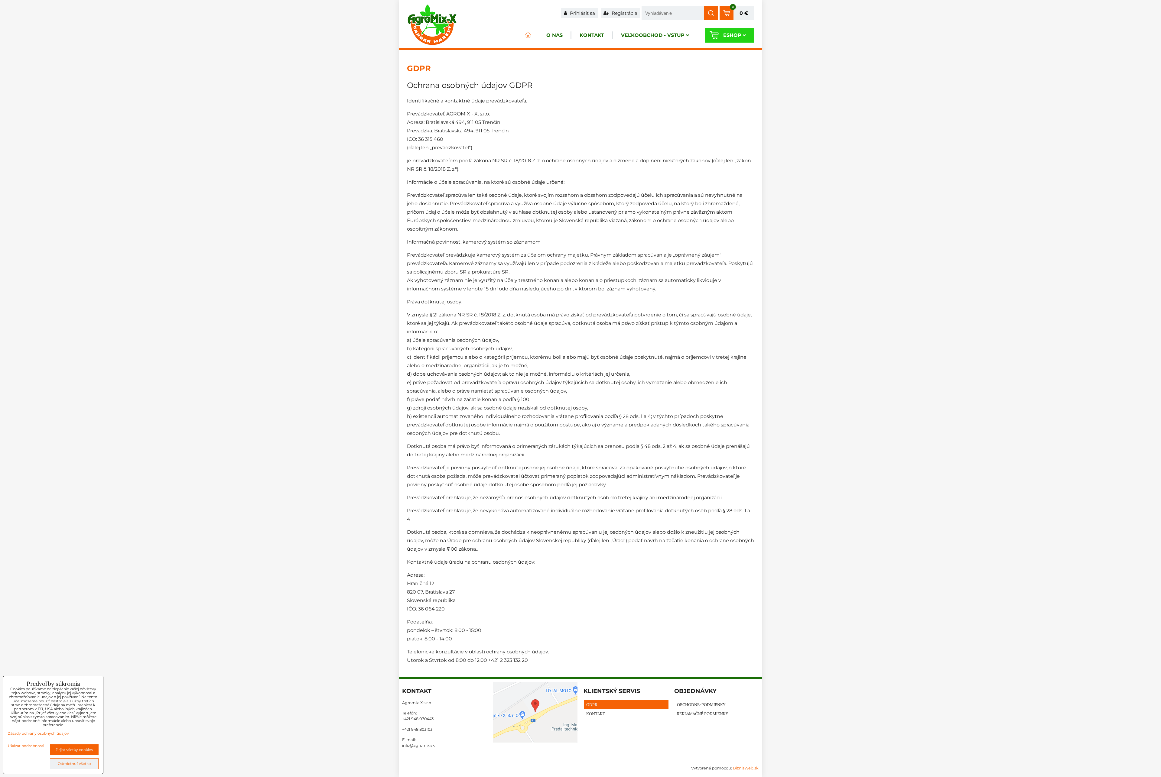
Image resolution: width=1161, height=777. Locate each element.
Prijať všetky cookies (74, 749)
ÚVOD (528, 35)
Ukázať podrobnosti (26, 746)
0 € (744, 13)
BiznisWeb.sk (746, 768)
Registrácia (623, 13)
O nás (554, 35)
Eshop (732, 35)
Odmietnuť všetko (74, 763)
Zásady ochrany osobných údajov (38, 733)
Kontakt (592, 35)
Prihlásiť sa (582, 13)
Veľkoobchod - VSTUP (653, 35)
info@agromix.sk (418, 745)
